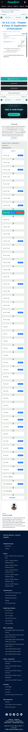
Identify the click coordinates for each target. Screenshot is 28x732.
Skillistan (7, 600)
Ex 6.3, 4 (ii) (13, 284)
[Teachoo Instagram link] (10, 714)
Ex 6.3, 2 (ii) (13, 191)
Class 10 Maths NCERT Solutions (13, 648)
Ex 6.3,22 (13, 441)
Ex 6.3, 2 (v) (13, 212)
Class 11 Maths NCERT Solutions (13, 651)
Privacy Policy (18, 721)
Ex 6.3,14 (13, 384)
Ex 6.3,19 (13, 419)
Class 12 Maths (8, 620)
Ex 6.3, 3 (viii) (6, 269)
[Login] (24, 2)
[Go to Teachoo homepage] (13, 2)
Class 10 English (9, 615)
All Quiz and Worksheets (14, 93)
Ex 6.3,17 (5, 405)
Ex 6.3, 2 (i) (6, 184)
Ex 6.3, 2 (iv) (13, 205)
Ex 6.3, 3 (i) (6, 219)
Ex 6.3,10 (5, 355)
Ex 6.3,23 (13, 448)
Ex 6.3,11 (13, 362)
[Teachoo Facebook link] (7, 714)
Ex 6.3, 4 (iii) (6, 291)
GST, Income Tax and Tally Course (13, 592)
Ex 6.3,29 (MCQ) (7, 491)
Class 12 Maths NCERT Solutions (13, 654)
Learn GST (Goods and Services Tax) (13, 694)
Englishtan (7, 701)
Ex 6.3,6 (5, 326)
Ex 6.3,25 (13, 462)
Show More (14, 137)
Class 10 (16, 6)
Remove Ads (14, 83)
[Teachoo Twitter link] (14, 714)
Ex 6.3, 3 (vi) (6, 255)
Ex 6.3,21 (5, 434)
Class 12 (3, 6)
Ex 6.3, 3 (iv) (13, 241)
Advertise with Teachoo (18, 722)
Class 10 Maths (8, 610)
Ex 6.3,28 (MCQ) (13, 484)
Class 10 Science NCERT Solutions (13, 680)
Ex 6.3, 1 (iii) (13, 169)
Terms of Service (10, 721)
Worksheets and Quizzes (11, 598)
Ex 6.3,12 (13, 369)
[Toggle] (2, 2)
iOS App (7, 548)
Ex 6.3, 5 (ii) (6, 305)
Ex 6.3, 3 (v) (6, 248)
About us (11, 719)
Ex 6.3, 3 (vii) (13, 262)
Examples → (13, 497)
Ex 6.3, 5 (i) (6, 298)
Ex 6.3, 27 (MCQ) (7, 476)
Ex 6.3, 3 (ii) (6, 226)
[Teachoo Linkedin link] (21, 714)
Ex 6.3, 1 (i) (13, 155)
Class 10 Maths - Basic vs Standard (13, 704)
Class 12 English (9, 623)
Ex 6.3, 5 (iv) (6, 319)
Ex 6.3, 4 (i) (6, 276)
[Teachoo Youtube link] (17, 714)
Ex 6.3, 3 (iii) (6, 234)
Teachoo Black (15, 525)
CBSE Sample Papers (10, 707)
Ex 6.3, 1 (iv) (6, 176)
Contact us (17, 719)
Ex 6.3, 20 (13, 426)
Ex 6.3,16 (5, 398)
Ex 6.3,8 (5, 341)
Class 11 (9, 6)
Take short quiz (14, 88)
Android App (8, 546)
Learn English (8, 686)
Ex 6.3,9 (13, 348)
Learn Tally (7, 692)
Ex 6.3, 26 (13, 469)
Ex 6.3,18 (13, 412)
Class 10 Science (9, 613)
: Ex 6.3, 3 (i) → (14, 79)
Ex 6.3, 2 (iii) (6, 198)
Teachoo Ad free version (10, 595)
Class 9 (22, 6)
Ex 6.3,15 (13, 391)
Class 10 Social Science (10, 618)
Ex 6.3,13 (5, 376)
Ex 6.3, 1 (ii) (6, 162)
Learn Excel (8, 689)
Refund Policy (7, 722)
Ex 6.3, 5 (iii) (13, 312)
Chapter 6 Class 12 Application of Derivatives (10, 10)
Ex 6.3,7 (13, 334)
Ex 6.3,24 (13, 455)
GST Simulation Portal (10, 603)
